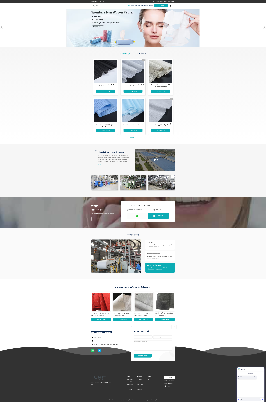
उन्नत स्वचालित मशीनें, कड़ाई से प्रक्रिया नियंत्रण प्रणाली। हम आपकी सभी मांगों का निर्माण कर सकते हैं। (159, 257)
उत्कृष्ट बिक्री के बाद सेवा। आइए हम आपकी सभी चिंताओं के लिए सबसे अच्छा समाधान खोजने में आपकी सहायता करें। (159, 268)
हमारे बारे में (137, 5)
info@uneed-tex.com (98, 341)
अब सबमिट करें (141, 355)
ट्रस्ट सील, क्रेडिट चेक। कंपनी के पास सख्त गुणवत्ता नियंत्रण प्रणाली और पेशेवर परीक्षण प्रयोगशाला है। (159, 245)
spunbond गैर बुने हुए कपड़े (154, 265)
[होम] (97, 6)
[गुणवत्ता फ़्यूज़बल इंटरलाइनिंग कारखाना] (116, 46)
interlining (150, 242)
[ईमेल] (101, 351)
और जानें (100, 164)
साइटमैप (138, 386)
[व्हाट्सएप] (94, 351)
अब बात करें (161, 5)
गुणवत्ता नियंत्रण (140, 384)
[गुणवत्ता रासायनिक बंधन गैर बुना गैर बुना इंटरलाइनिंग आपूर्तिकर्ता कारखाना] (133, 71)
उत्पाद (132, 5)
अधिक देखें (132, 137)
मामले (149, 379)
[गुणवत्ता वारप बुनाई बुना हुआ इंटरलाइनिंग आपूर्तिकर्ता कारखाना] (105, 71)
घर (129, 5)
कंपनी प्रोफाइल (139, 379)
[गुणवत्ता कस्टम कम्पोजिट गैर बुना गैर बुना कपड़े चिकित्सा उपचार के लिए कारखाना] (133, 110)
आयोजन (151, 5)
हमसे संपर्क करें (144, 5)
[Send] (262, 399)
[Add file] (239, 399)
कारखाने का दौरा (140, 381)
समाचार (149, 381)
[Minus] (262, 369)
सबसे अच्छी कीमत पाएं (105, 91)
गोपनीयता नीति (110, 400)
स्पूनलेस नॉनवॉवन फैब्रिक (153, 254)
